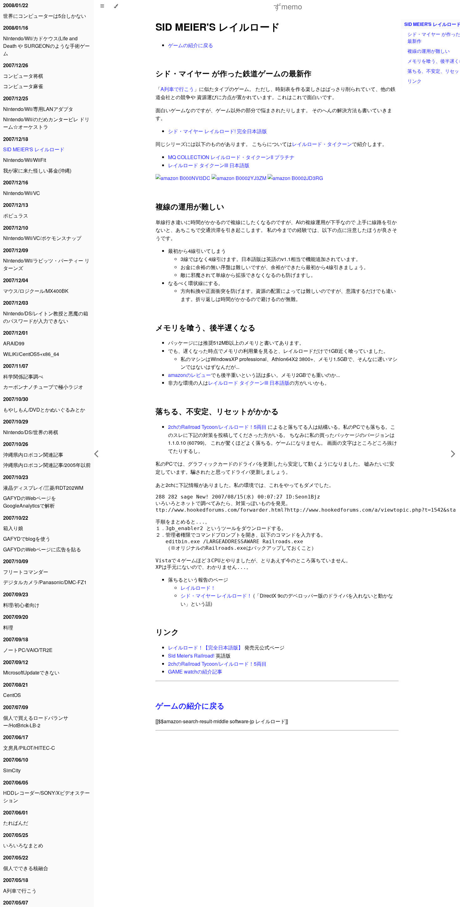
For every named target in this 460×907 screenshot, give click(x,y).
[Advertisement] (277, 806)
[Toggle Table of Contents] (102, 6)
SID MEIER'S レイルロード (33, 149)
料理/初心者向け (21, 605)
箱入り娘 (13, 528)
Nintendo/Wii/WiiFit (24, 159)
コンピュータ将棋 (23, 75)
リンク (167, 631)
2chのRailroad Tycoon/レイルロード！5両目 (217, 426)
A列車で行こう (20, 890)
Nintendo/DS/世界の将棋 (30, 432)
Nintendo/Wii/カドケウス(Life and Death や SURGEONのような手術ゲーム (46, 46)
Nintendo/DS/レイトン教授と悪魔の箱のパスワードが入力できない (45, 317)
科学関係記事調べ (23, 376)
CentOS (12, 695)
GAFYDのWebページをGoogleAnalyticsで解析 (29, 501)
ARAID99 (13, 343)
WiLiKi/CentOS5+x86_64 (31, 354)
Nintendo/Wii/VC (21, 193)
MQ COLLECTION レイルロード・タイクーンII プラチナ (231, 157)
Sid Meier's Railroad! (191, 655)
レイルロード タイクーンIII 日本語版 (208, 165)
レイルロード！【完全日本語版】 (206, 647)
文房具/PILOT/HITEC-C (29, 747)
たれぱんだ (15, 822)
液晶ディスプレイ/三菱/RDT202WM (43, 487)
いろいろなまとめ (23, 845)
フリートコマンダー (25, 571)
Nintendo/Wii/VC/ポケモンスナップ (42, 238)
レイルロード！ (198, 587)
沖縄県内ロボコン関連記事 (33, 454)
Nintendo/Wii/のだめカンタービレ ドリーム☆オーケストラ (46, 123)
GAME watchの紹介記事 (195, 671)
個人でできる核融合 (25, 868)
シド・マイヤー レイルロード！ (216, 595)
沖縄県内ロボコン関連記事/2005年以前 (47, 465)
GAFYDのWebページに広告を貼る (42, 549)
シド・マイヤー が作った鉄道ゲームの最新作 (233, 73)
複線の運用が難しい (190, 206)
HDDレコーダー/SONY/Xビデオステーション (46, 796)
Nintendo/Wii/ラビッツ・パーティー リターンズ (46, 264)
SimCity (12, 770)
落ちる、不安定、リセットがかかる (217, 411)
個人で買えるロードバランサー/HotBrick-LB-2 (35, 721)
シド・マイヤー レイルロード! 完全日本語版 (217, 131)
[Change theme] (116, 6)
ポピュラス (15, 215)
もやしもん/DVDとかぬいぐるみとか (44, 409)
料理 (8, 627)
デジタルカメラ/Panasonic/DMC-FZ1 (45, 582)
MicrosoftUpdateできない (31, 672)
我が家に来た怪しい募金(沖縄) (37, 170)
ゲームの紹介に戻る (190, 45)
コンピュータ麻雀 (23, 86)
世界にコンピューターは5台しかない (44, 15)
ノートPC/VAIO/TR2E (28, 650)
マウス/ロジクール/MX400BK (36, 290)
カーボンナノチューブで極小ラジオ (43, 386)
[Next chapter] (453, 453)
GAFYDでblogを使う (26, 538)
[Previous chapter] (96, 453)
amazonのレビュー (189, 374)
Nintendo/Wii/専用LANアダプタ (38, 109)
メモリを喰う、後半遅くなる (206, 327)
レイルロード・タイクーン (322, 144)
